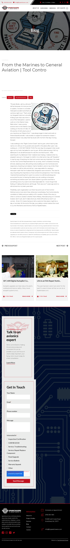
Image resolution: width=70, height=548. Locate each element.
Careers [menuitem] (28, 530)
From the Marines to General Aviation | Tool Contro (32, 67)
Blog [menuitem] (27, 524)
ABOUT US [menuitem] (36, 8)
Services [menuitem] (28, 521)
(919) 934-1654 (49, 515)
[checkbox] (18, 453)
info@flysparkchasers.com (53, 529)
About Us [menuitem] (29, 515)
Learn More (10, 363)
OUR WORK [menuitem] (43, 8)
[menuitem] (67, 8)
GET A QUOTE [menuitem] (61, 8)
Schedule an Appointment (53, 510)
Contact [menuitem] (28, 527)
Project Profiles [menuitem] (30, 518)
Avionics (10, 97)
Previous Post (11, 246)
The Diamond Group (62, 540)
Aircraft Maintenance (21, 97)
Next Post (60, 246)
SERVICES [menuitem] (52, 8)
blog (31, 97)
